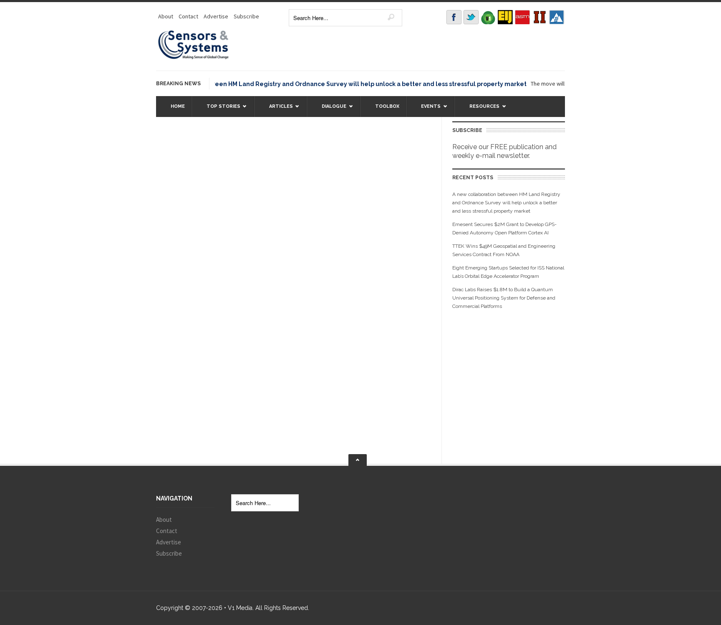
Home (178, 106)
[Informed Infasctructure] (539, 17)
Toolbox (387, 106)
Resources (480, 110)
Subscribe (246, 16)
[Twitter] (471, 17)
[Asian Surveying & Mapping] (522, 17)
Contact (188, 16)
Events (427, 110)
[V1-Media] (488, 17)
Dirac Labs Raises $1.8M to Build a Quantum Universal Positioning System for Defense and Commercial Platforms (503, 298)
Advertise (216, 16)
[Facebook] (453, 17)
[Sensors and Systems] (193, 57)
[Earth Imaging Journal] (505, 17)
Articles (277, 110)
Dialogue (329, 110)
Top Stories (219, 110)
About (165, 16)
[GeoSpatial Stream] (556, 17)
